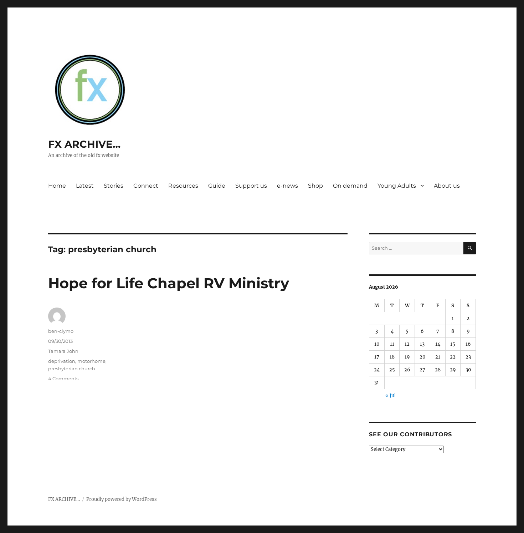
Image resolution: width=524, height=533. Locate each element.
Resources (183, 185)
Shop (315, 185)
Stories (113, 185)
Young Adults (396, 185)
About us (447, 185)
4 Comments (63, 378)
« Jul (390, 395)
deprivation (61, 361)
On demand (350, 185)
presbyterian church (71, 368)
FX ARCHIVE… (84, 144)
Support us (251, 185)
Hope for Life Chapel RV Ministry (168, 283)
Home (57, 185)
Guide (216, 185)
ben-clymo (60, 331)
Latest (85, 185)
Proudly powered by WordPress (121, 499)
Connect (145, 185)
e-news (287, 185)
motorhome (91, 361)
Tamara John (63, 351)
